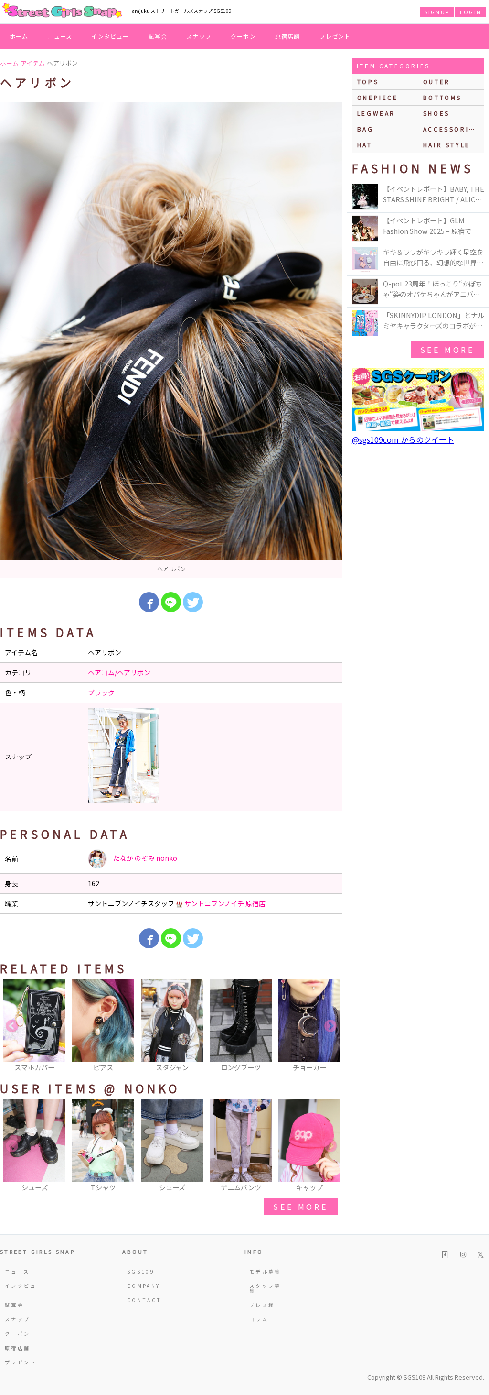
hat (364, 145)
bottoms (442, 97)
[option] (171, 340)
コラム (258, 1319)
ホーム (19, 36)
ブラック (101, 692)
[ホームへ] (62, 11)
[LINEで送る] (171, 602)
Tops (368, 81)
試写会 (158, 36)
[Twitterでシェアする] (193, 602)
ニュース (60, 36)
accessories (451, 129)
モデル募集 (265, 1271)
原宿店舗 (287, 36)
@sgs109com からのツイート (403, 439)
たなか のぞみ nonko (144, 858)
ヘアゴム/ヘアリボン (119, 672)
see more (300, 1206)
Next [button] (330, 1026)
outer (436, 81)
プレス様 (262, 1304)
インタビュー (110, 36)
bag (365, 129)
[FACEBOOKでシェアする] (149, 602)
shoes (436, 113)
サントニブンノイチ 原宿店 (225, 903)
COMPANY (143, 1285)
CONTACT (144, 1300)
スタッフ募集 (265, 1288)
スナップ (199, 36)
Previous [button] (12, 1026)
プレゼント (335, 36)
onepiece (377, 97)
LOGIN (470, 12)
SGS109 (141, 1271)
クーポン (243, 36)
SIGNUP (437, 12)
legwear (376, 113)
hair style (446, 145)
